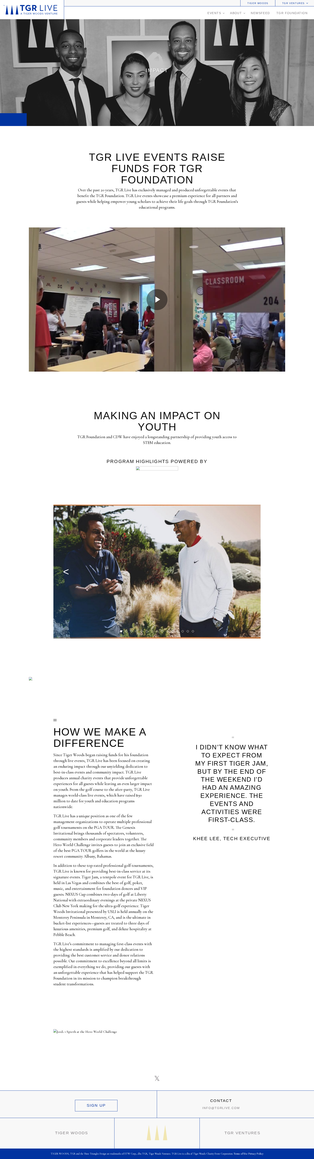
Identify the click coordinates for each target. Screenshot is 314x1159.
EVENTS (214, 13)
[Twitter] (157, 1078)
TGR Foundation (292, 13)
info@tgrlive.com (221, 1108)
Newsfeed (260, 13)
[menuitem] (257, 3)
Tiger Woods (257, 3)
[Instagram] (167, 1078)
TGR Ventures (293, 3)
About (236, 13)
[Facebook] (146, 1078)
